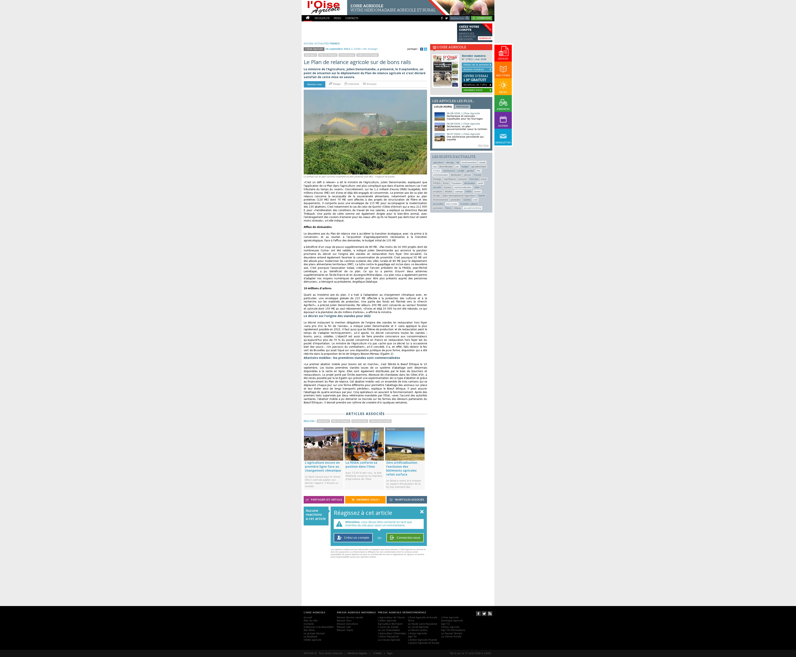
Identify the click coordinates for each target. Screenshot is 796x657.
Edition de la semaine (476, 64)
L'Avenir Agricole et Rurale (423, 643)
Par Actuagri (370, 49)
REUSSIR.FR (322, 18)
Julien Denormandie (367, 55)
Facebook (421, 49)
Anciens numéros (474, 69)
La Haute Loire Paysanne (422, 624)
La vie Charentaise (389, 630)
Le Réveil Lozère (417, 630)
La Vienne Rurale (451, 636)
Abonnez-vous (314, 84)
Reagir (336, 84)
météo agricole (312, 640)
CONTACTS (351, 18)
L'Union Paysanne (388, 636)
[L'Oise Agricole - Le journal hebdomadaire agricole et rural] (374, 7)
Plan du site (310, 620)
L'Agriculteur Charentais (392, 633)
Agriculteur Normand (390, 624)
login (390, 653)
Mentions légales (357, 653)
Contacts (309, 624)
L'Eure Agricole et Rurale (422, 617)
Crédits (377, 653)
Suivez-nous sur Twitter (484, 613)
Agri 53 (412, 636)
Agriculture (310, 55)
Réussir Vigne (345, 630)
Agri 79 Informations (453, 630)
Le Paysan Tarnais (451, 633)
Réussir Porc (344, 620)
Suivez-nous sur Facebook (478, 613)
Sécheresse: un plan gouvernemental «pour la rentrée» (467, 128)
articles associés (409, 499)
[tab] (443, 106)
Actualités (321, 43)
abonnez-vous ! (368, 499)
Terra (411, 620)
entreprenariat (347, 55)
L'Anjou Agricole (417, 633)
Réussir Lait (344, 627)
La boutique (310, 636)
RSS (490, 613)
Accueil (308, 617)
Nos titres (309, 630)
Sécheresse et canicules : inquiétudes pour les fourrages (465, 117)
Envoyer (371, 84)
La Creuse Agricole (389, 640)
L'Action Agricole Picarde (422, 640)
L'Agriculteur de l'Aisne (391, 617)
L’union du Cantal (388, 627)
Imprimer (354, 84)
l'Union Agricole (450, 627)
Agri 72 (445, 624)
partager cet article (326, 499)
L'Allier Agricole (387, 620)
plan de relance (327, 55)
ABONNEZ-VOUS (473, 90)
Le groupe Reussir (314, 633)
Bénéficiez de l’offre (476, 80)
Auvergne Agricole (452, 620)
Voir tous (483, 145)
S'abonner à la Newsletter (319, 627)
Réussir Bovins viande (350, 617)
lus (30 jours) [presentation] (443, 106)
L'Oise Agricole (450, 617)
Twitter (425, 49)
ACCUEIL (309, 43)
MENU (337, 18)
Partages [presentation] (462, 106)
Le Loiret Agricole (418, 627)
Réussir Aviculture (347, 624)
